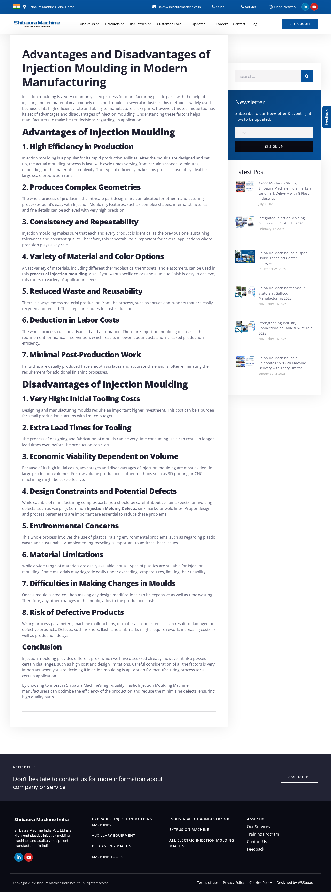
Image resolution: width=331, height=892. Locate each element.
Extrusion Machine (189, 829)
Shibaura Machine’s (84, 685)
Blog (253, 24)
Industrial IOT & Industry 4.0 (199, 819)
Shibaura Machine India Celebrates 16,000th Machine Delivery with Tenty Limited (282, 363)
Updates (198, 24)
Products (112, 24)
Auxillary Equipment (113, 835)
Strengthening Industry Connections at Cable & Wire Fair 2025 (285, 328)
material (72, 302)
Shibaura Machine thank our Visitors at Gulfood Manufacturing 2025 (282, 293)
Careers (222, 24)
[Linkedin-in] (305, 7)
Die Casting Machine (113, 846)
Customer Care (169, 24)
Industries (138, 24)
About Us (87, 24)
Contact (239, 24)
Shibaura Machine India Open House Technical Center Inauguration (283, 258)
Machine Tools (107, 856)
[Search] (307, 76)
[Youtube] (314, 7)
